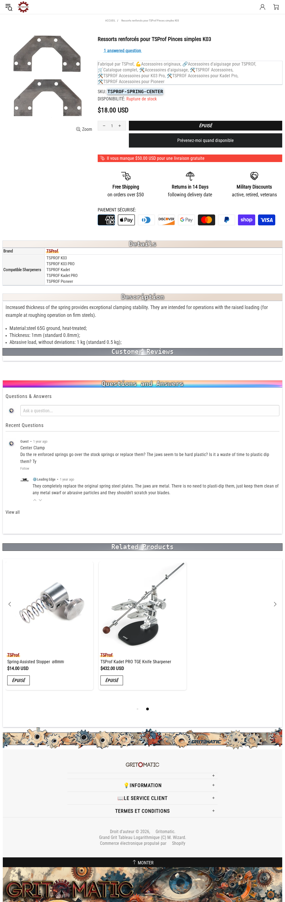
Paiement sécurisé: (117, 210)
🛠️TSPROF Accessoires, (211, 70)
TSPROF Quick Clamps (123, 661)
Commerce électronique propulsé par (142, 843)
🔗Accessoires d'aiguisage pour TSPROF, (219, 64)
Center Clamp (32, 447)
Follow (24, 469)
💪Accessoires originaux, (158, 64)
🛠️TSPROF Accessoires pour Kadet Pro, (202, 75)
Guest (24, 441)
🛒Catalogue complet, (118, 70)
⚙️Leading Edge (44, 479)
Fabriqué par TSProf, (116, 64)
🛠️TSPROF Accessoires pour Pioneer (131, 81)
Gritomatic (23, 7)
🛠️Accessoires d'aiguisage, (164, 70)
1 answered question (122, 50)
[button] (35, 499)
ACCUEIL (110, 20)
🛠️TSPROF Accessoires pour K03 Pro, (132, 75)
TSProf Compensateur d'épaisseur (47, 661)
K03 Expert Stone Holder (218, 661)
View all (13, 512)
